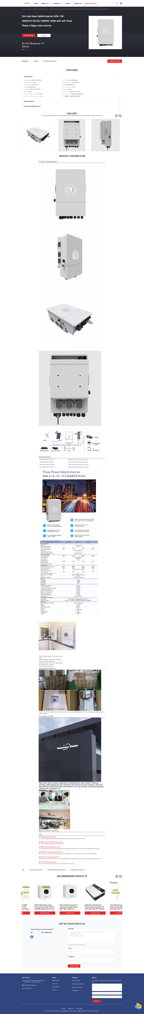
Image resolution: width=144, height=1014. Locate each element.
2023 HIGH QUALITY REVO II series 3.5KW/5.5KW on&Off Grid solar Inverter (33, 907)
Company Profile (55, 980)
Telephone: (71, 956)
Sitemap (63, 1008)
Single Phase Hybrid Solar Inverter (57, 869)
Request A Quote (114, 61)
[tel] (36, 936)
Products (29, 9)
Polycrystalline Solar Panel (78, 984)
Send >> (96, 1001)
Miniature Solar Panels (77, 987)
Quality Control (55, 986)
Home (23, 9)
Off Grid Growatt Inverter (36, 869)
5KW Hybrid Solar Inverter (77, 869)
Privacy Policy (79, 1008)
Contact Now (74, 966)
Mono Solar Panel (76, 980)
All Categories (75, 990)
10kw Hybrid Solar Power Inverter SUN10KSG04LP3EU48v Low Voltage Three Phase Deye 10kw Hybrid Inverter (83, 909)
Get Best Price (28, 35)
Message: (71, 928)
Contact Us (54, 990)
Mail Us (44, 35)
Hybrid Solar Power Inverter (40, 9)
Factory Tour (55, 983)
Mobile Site (70, 1008)
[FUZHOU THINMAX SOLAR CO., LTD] (27, 3)
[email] (31, 936)
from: (70, 948)
